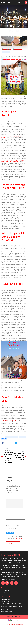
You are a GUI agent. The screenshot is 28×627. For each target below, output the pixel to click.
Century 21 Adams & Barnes (9, 420)
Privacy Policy (19, 624)
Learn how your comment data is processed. (14, 541)
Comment (8, 497)
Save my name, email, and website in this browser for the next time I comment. (14, 527)
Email (7, 517)
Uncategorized (6, 52)
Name (7, 511)
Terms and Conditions (10, 624)
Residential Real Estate (12, 437)
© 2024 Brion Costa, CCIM (14, 616)
